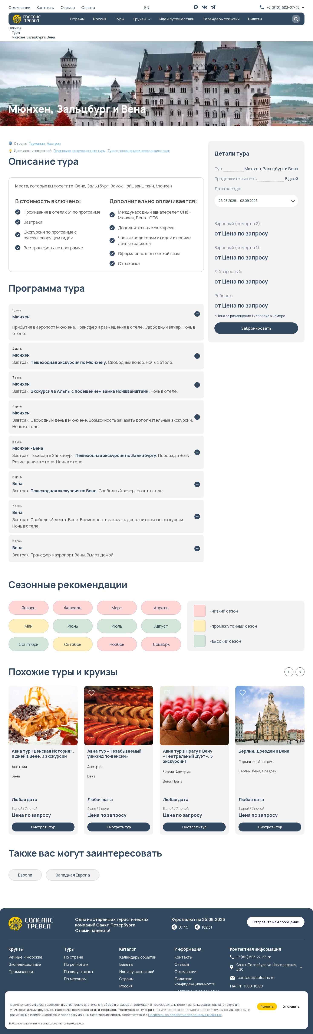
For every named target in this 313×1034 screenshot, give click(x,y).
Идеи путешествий (176, 18)
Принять (267, 1006)
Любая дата (24, 799)
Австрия (54, 143)
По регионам (76, 964)
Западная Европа (73, 875)
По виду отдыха (78, 971)
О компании (19, 7)
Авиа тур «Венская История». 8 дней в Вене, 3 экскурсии (43, 754)
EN (146, 7)
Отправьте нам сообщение (276, 922)
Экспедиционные (25, 964)
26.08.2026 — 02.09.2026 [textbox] (238, 200)
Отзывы (68, 7)
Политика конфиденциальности (195, 981)
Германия (37, 143)
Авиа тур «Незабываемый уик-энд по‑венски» (114, 754)
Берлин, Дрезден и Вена (263, 751)
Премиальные (21, 971)
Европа (25, 875)
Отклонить (291, 1006)
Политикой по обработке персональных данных (185, 1015)
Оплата (88, 7)
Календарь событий (221, 18)
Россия (99, 18)
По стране (73, 957)
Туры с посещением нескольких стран (139, 150)
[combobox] (256, 201)
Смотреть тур (43, 827)
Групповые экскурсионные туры (79, 150)
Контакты (45, 7)
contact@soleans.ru (256, 977)
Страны (77, 18)
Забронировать (256, 328)
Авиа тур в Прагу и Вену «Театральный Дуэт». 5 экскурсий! (188, 756)
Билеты (255, 18)
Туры (119, 18)
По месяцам (75, 978)
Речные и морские (25, 957)
